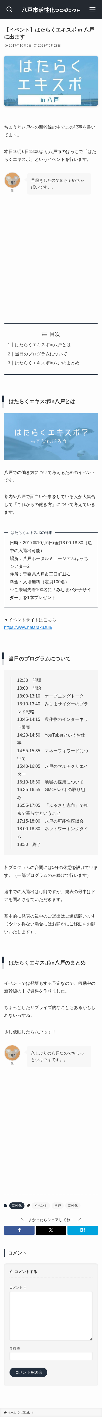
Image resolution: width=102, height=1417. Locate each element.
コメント (18, 1287)
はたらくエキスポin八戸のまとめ (47, 363)
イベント (40, 1206)
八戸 (57, 1206)
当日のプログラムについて (41, 354)
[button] (19, 1230)
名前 (15, 1348)
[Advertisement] (51, 255)
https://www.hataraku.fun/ (28, 627)
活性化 (17, 1206)
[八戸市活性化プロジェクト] (51, 9)
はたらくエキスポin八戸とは (43, 344)
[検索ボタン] (9, 9)
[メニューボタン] (92, 9)
